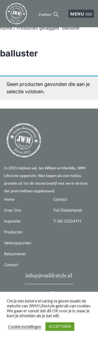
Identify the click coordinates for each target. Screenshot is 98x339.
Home (6, 28)
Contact (11, 264)
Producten (13, 232)
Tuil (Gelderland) (67, 210)
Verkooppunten (17, 243)
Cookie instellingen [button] (24, 326)
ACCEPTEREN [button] (60, 326)
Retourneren (15, 253)
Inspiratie (12, 221)
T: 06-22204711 (67, 221)
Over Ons (12, 210)
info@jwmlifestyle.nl (49, 275)
